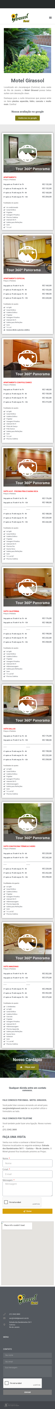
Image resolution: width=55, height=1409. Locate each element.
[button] (50, 18)
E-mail (6, 1169)
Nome (5, 1158)
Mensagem (8, 1180)
